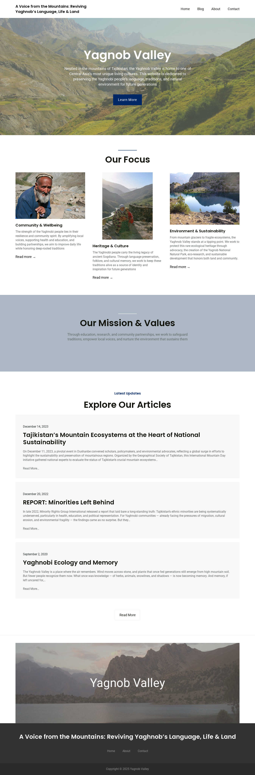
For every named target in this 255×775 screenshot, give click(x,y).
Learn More (127, 100)
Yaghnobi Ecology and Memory (70, 562)
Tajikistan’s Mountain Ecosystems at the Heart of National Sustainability (111, 438)
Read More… (31, 468)
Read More (127, 615)
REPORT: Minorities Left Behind (68, 502)
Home (185, 9)
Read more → (25, 257)
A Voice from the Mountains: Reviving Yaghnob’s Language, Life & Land (50, 9)
